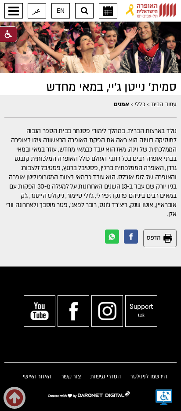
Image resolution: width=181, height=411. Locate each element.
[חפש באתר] (84, 11)
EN (60, 11)
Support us (141, 311)
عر (37, 11)
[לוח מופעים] (108, 11)
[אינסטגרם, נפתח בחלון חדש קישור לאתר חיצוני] (107, 311)
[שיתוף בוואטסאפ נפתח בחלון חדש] (112, 237)
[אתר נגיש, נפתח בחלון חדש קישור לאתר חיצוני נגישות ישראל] (164, 397)
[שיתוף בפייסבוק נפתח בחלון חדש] (131, 237)
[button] (13, 11)
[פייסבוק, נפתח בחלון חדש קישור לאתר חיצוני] (73, 311)
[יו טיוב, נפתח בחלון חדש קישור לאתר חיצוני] (39, 311)
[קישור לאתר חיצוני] (151, 10)
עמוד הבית (163, 104)
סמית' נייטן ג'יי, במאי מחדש (111, 87)
